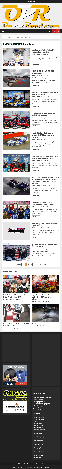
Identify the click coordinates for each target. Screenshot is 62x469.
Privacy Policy (22, 463)
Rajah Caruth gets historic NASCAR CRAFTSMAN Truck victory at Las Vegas (16, 210)
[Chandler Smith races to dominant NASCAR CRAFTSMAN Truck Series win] (16, 313)
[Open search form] (50, 31)
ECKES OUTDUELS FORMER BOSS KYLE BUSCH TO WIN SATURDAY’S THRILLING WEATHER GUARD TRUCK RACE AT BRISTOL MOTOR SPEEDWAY (16, 186)
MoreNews (37, 467)
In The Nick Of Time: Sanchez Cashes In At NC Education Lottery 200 (16, 99)
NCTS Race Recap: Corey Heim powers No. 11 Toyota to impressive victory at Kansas (16, 163)
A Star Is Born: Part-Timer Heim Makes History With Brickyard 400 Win (14, 296)
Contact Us (30, 463)
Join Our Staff (39, 463)
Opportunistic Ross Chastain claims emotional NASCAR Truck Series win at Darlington (16, 141)
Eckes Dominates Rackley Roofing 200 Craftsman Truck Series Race (16, 57)
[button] (3, 31)
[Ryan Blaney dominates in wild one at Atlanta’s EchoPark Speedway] (45, 313)
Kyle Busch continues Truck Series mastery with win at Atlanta (16, 252)
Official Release (36, 54)
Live (58, 31)
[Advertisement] (15, 350)
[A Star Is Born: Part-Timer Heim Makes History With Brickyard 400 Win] (16, 284)
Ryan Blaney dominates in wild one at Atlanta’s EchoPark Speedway (43, 325)
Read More (36, 64)
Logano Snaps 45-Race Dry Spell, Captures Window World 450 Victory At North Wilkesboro (44, 297)
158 (40, 264)
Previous (18, 264)
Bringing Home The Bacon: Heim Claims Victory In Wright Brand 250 (16, 120)
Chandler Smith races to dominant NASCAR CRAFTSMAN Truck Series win (16, 325)
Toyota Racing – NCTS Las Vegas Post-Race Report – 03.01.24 (16, 231)
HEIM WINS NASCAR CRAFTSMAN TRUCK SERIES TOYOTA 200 (16, 78)
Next (45, 264)
